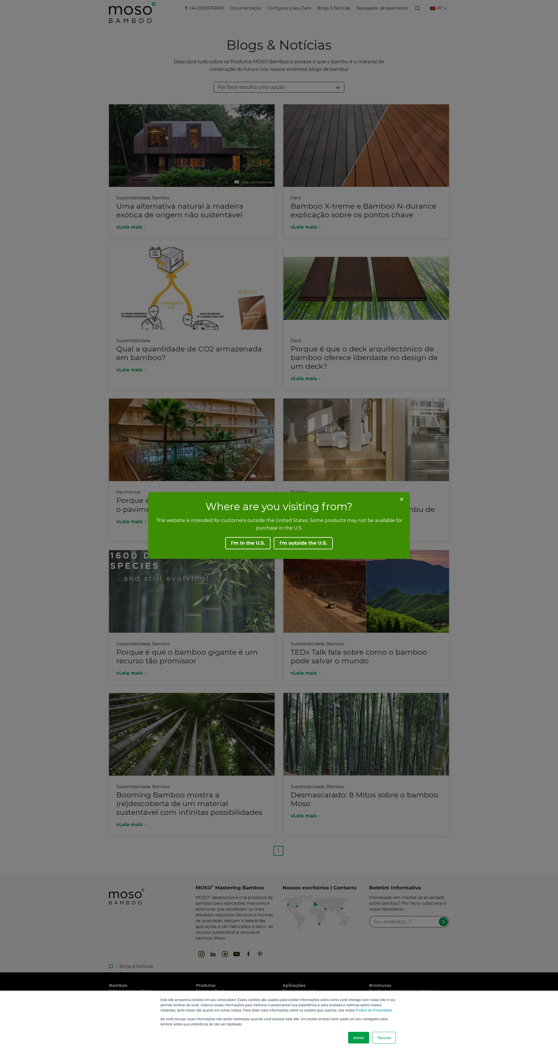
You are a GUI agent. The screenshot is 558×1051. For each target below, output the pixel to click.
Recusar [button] (384, 1037)
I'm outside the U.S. (303, 543)
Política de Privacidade (373, 1009)
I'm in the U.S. (248, 543)
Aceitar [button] (358, 1037)
